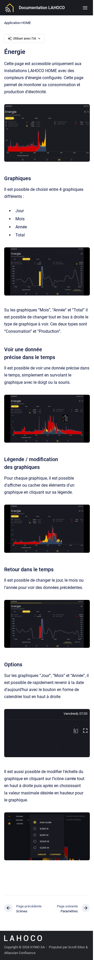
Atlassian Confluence (20, 953)
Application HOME (17, 23)
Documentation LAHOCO (42, 7)
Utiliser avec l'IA (24, 38)
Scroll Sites (76, 947)
